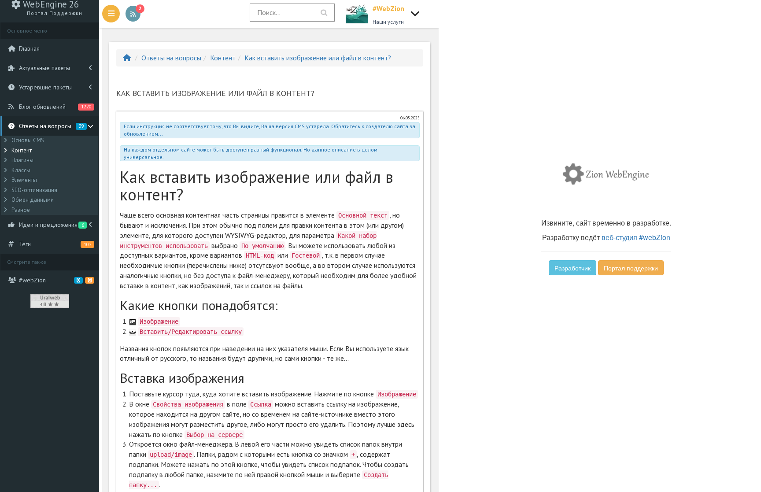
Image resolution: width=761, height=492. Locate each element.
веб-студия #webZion (636, 237)
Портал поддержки (631, 267)
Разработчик (572, 267)
